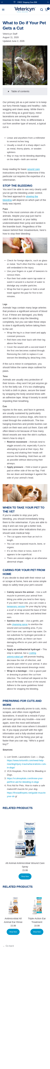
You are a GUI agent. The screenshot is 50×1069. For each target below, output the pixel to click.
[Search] (41, 9)
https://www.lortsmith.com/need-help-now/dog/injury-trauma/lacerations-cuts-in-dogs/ (27, 764)
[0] (46, 9)
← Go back (8, 946)
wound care (33, 169)
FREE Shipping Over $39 (27, 2)
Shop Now (25, 876)
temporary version (16, 606)
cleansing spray (20, 624)
